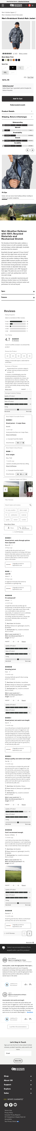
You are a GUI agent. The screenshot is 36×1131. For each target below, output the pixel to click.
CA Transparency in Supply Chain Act (15, 1117)
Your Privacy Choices (11, 1121)
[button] (32, 5)
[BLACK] (19, 60)
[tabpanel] (18, 177)
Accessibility (8, 1119)
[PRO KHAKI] (6, 60)
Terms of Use (8, 1110)
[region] (18, 1)
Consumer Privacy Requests (13, 1115)
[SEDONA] (14, 60)
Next (32, 150)
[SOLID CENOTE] (16, 60)
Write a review (23, 53)
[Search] (24, 5)
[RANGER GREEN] (8, 60)
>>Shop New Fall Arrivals (23, 1)
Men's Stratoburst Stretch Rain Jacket (12, 15)
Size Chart (31, 77)
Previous (28, 150)
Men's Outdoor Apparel (8, 12)
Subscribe (18, 1061)
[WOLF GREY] (11, 60)
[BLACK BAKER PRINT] (3, 60)
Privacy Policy (9, 1112)
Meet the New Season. (12, 1)
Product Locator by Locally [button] (17, 105)
